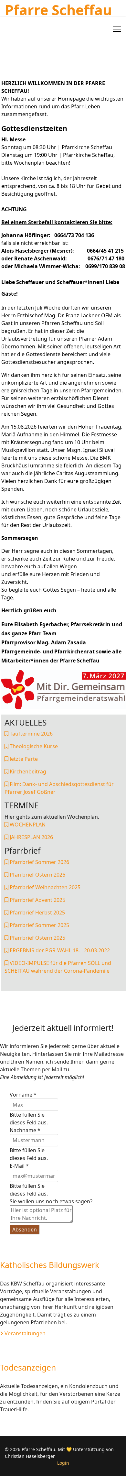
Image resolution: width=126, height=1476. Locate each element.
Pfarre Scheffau (58, 10)
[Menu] (117, 29)
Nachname (25, 1130)
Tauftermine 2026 (30, 733)
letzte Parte (23, 758)
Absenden (24, 1229)
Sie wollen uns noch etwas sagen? (51, 1201)
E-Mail (19, 1165)
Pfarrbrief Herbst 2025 (36, 912)
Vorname (23, 1094)
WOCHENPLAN (27, 824)
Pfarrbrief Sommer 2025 (38, 925)
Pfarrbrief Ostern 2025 (36, 937)
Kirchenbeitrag (27, 771)
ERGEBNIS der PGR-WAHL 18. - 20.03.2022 (59, 950)
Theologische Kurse (33, 746)
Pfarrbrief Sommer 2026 (38, 862)
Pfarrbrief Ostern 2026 (36, 874)
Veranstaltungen (24, 1333)
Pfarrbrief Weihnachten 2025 (44, 887)
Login (63, 1463)
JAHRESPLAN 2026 (30, 837)
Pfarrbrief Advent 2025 (36, 899)
